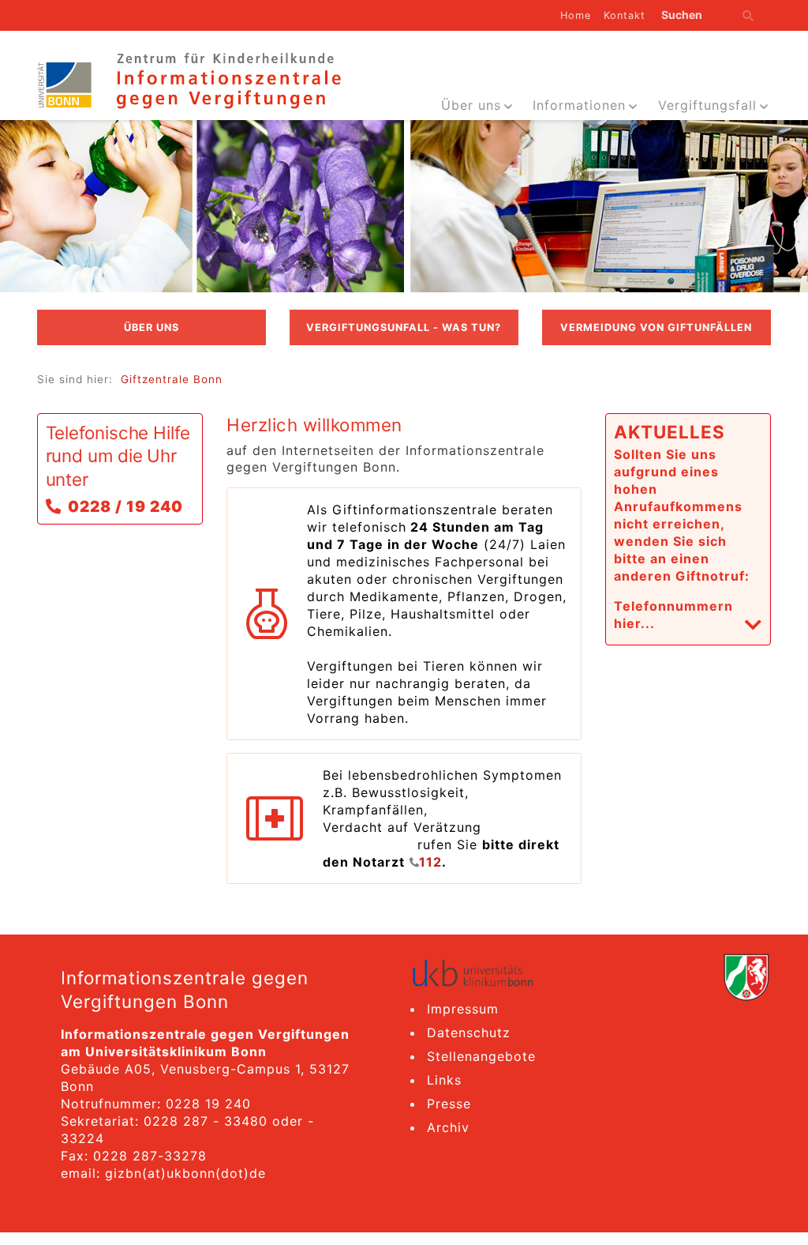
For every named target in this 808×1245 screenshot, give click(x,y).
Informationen (579, 105)
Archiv (448, 1127)
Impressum (463, 1009)
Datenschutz (469, 1032)
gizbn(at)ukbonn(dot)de (185, 1173)
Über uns (471, 105)
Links (444, 1080)
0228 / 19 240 (125, 506)
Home (575, 15)
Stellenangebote (481, 1056)
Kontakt (624, 15)
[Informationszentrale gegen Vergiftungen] (228, 78)
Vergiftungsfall (707, 105)
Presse (449, 1103)
